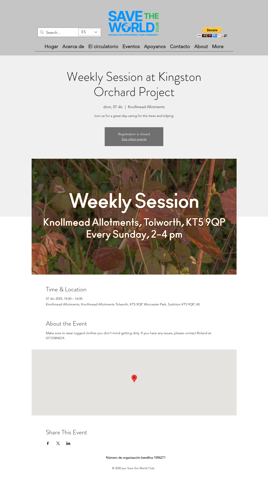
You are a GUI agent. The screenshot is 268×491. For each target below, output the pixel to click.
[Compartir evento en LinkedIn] (68, 443)
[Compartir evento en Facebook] (48, 443)
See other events (134, 139)
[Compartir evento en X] (58, 443)
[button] (212, 32)
